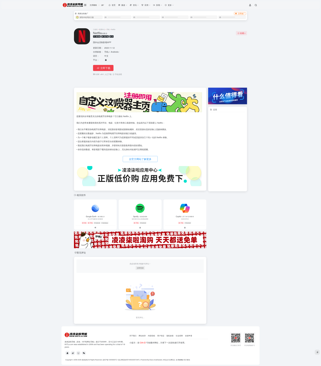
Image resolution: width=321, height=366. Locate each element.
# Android (97, 223)
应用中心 (102, 29)
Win (85, 223)
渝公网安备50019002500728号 (129, 360)
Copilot (185, 216)
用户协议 (160, 335)
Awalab (159, 360)
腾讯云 (173, 360)
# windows (105, 223)
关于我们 (132, 335)
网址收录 (142, 335)
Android (114, 51)
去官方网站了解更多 (140, 159)
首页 (96, 29)
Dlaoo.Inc (152, 360)
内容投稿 (151, 335)
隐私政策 (170, 335)
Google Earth (95, 216)
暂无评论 (81, 252)
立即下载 (105, 68)
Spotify (140, 216)
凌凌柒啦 (85, 360)
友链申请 (188, 335)
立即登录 (140, 268)
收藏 (242, 33)
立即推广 (241, 13)
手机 (108, 29)
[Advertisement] (227, 151)
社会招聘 (179, 335)
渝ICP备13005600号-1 (110, 360)
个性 (148, 137)
